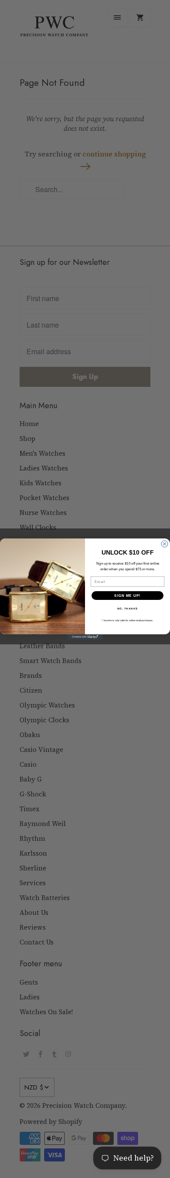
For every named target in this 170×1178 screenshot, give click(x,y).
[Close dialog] (164, 544)
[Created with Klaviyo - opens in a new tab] (85, 637)
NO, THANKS (127, 608)
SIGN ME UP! (127, 596)
